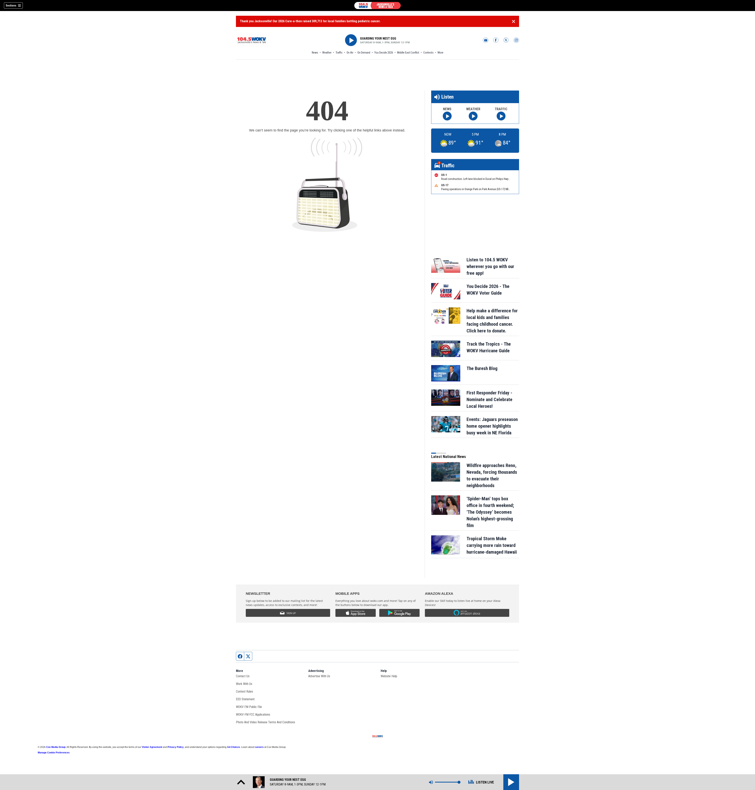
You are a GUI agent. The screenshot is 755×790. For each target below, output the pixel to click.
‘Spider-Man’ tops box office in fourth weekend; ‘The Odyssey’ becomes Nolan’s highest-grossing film (490, 512)
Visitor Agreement (152, 747)
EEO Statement (245, 699)
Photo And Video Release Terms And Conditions (265, 722)
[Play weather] (473, 116)
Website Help (389, 676)
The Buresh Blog (482, 368)
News (315, 52)
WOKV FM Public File (249, 707)
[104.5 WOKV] (377, 5)
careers (259, 747)
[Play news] (447, 116)
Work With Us (244, 684)
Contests (428, 52)
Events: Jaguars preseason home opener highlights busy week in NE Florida (492, 426)
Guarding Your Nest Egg (378, 38)
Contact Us (243, 676)
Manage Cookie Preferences (54, 752)
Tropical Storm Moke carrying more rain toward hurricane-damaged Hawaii (492, 545)
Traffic (339, 52)
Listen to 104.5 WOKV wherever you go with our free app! (490, 266)
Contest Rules (244, 691)
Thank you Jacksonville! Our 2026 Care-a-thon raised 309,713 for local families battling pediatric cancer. (310, 21)
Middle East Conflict (408, 52)
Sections (11, 5)
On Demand (363, 52)
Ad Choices (233, 747)
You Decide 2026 (383, 52)
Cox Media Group (55, 747)
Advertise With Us (319, 676)
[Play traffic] (501, 116)
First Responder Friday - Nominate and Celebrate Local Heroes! (489, 399)
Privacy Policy (176, 747)
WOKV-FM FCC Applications (253, 714)
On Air (350, 52)
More (440, 52)
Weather (326, 52)
